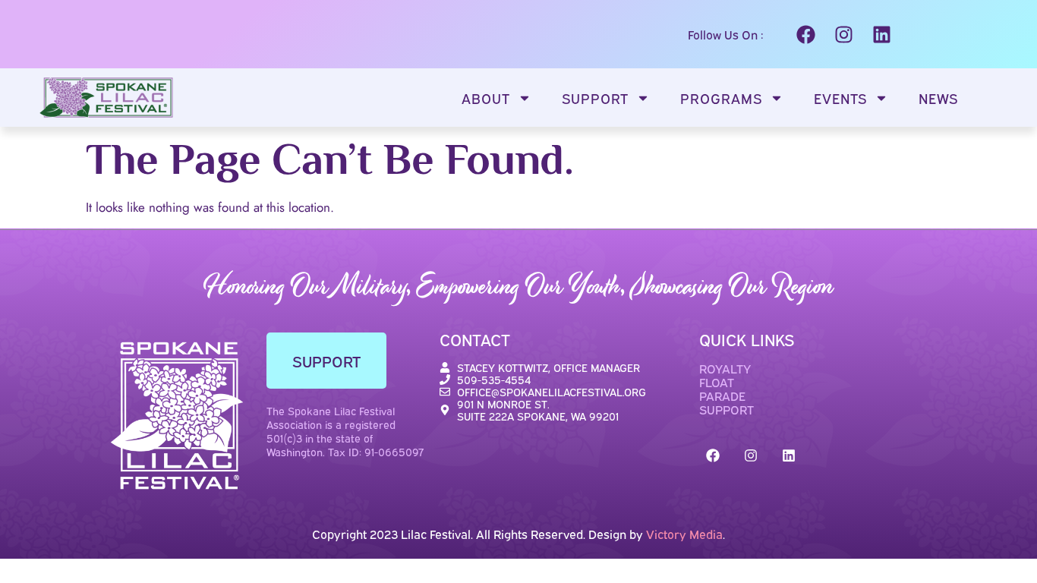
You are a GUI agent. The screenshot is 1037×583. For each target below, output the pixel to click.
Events (840, 98)
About (486, 98)
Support (595, 98)
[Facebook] (805, 34)
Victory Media (684, 533)
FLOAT (716, 381)
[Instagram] (843, 34)
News (938, 98)
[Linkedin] (881, 34)
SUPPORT (726, 409)
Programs (721, 98)
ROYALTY (725, 368)
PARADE (722, 395)
